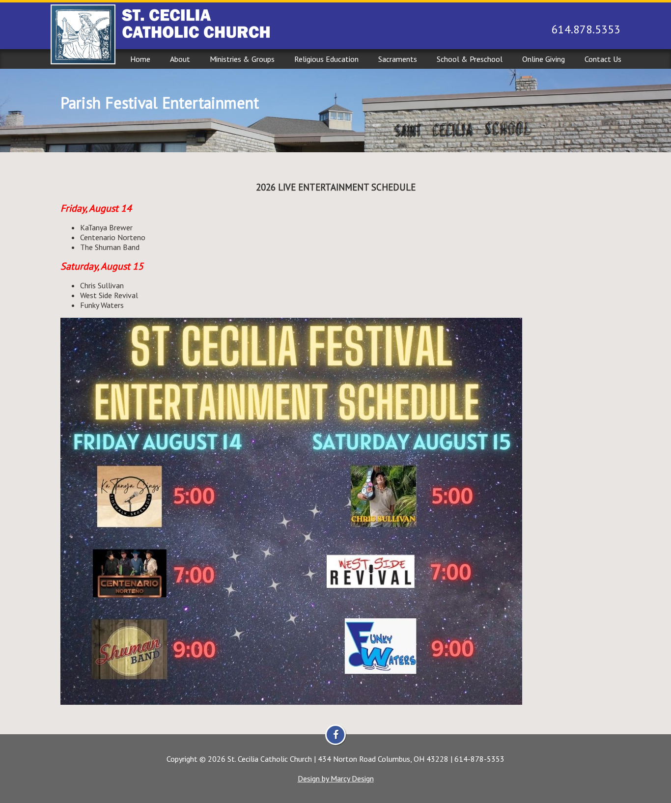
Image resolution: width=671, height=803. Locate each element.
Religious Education (326, 59)
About (180, 59)
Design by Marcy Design (336, 778)
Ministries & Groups (242, 59)
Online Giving (543, 59)
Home (140, 59)
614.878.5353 (586, 29)
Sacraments (397, 59)
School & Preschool (470, 59)
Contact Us (603, 59)
